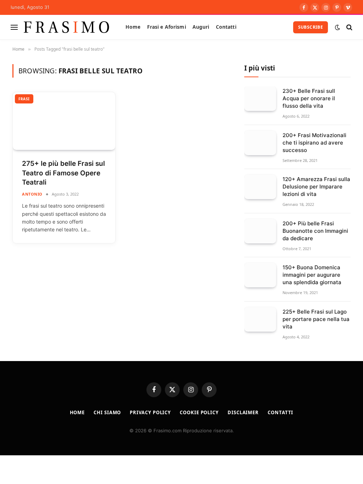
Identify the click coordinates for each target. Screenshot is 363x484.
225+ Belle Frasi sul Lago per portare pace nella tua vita (316, 319)
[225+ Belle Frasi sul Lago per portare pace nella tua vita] (260, 319)
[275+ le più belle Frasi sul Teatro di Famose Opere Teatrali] (64, 121)
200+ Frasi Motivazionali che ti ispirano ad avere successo (314, 142)
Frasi (24, 98)
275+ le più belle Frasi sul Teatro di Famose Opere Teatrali (63, 172)
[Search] (348, 27)
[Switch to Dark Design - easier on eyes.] (337, 27)
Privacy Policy (150, 412)
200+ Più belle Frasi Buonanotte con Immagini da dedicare (315, 231)
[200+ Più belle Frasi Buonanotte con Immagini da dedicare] (260, 231)
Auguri (201, 26)
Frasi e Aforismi (166, 26)
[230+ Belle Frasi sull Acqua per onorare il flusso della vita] (260, 98)
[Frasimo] (66, 27)
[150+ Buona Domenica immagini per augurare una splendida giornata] (260, 275)
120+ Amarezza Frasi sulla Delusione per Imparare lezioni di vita (316, 186)
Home (133, 26)
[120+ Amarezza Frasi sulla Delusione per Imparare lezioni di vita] (260, 187)
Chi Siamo (107, 412)
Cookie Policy (199, 412)
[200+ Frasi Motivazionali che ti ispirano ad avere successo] (260, 143)
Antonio (32, 194)
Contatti (226, 26)
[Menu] (14, 27)
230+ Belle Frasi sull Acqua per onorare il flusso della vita (309, 98)
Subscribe (310, 27)
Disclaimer (243, 412)
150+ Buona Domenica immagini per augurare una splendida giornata (312, 275)
